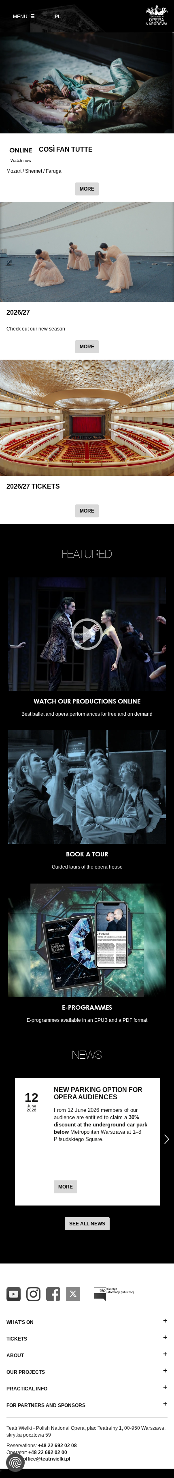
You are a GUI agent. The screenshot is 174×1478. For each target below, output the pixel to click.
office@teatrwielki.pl (46, 1459)
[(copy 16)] (33, 1294)
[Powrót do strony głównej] (157, 23)
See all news (87, 1224)
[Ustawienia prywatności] (15, 1462)
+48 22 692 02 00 (47, 1452)
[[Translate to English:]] (114, 1294)
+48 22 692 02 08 (57, 1445)
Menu (21, 16)
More (89, 189)
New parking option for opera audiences (98, 1093)
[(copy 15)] (13, 1294)
